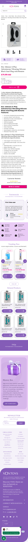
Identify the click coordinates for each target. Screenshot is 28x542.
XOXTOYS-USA (15, 537)
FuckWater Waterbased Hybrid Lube (20, 262)
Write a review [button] (14, 187)
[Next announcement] (25, 2)
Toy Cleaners (7, 442)
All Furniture (20, 453)
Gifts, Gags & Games (7, 458)
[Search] (25, 10)
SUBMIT (21, 423)
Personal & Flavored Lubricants (7, 435)
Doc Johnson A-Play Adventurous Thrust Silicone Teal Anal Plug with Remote (20, 305)
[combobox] (14, 10)
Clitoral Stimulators (20, 438)
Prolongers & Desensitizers (7, 445)
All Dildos (21, 434)
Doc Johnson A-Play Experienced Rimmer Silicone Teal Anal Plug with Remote (20, 329)
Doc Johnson (4, 63)
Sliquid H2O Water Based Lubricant (7, 262)
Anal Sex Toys (21, 444)
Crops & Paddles (20, 458)
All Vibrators (20, 436)
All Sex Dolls (20, 446)
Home (2, 16)
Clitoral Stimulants (7, 439)
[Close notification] (20, 527)
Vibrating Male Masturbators (20, 441)
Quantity (3, 79)
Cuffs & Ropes (21, 460)
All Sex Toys (20, 448)
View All (14, 284)
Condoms (7, 462)
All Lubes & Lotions (7, 447)
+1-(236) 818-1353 (11, 512)
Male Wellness (7, 453)
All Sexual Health (7, 464)
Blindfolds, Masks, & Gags (20, 456)
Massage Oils (7, 437)
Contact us (6, 506)
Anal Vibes (11, 16)
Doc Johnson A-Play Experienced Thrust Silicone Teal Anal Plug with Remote (7, 329)
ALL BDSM (21, 462)
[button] (3, 6)
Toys (6, 16)
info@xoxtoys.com (11, 509)
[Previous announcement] (2, 2)
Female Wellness (7, 456)
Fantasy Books (7, 460)
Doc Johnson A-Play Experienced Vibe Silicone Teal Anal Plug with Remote (7, 305)
